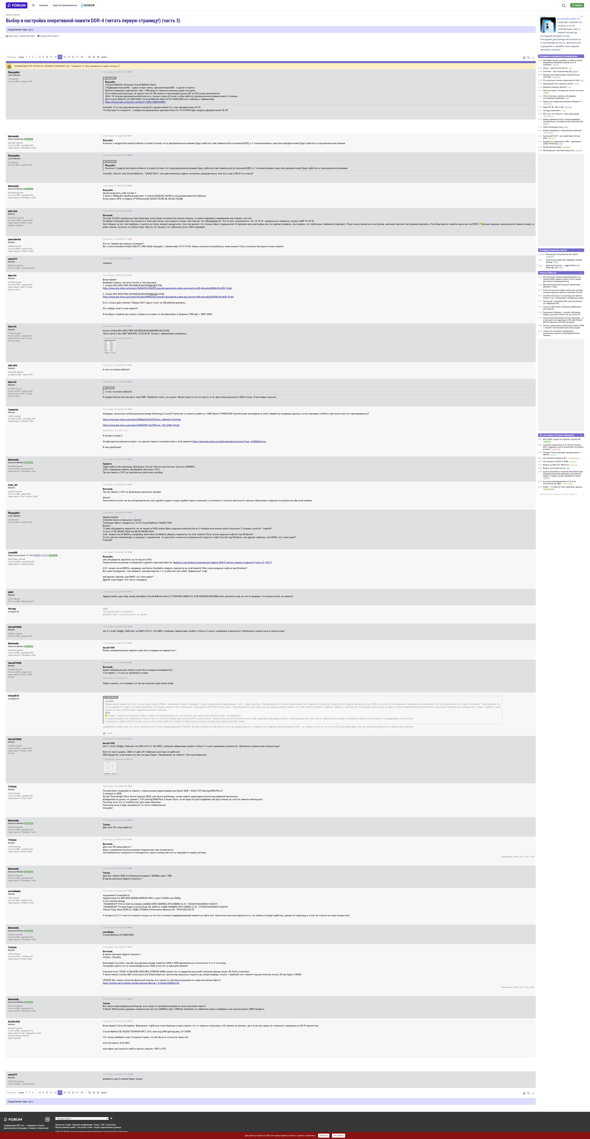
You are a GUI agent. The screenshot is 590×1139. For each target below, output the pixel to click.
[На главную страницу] (16, 5)
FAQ (102, 1124)
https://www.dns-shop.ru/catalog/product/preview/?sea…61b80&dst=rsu (229, 441)
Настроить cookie (84, 1127)
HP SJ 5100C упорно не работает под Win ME (561, 439)
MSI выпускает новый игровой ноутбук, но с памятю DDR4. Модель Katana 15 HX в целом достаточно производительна (562, 279)
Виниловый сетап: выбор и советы (558, 84)
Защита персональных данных (107, 1127)
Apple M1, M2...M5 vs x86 (553, 107)
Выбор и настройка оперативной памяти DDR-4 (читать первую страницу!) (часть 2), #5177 (222, 562)
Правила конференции (82, 1124)
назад (21, 57)
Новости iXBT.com (548, 273)
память (55, 35)
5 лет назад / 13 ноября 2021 (117, 211)
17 (77, 57)
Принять (324, 1135)
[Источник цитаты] (104, 78)
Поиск (96, 1124)
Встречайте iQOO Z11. (569, 18)
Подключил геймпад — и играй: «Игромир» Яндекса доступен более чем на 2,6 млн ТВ (561, 313)
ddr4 (49, 35)
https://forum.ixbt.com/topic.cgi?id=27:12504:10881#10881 (135, 102)
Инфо (531, 72)
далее (103, 57)
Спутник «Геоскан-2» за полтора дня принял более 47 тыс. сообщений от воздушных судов (563, 297)
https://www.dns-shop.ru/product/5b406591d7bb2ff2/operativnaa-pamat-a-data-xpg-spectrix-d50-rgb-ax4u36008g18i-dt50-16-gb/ (167, 288)
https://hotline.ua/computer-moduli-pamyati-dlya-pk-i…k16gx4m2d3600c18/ (141, 983)
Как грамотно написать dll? (555, 458)
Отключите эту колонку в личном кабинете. (558, 494)
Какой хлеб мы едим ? (552, 147)
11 (51, 57)
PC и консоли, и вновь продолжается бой (561, 80)
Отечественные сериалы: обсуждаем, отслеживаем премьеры (559, 97)
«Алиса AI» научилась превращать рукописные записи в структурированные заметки (561, 333)
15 (69, 57)
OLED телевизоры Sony (553, 127)
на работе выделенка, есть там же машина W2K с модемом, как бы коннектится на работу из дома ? (563, 447)
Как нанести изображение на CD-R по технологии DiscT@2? (559, 482)
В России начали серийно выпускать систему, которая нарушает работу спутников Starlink (563, 291)
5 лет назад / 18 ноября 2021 (117, 512)
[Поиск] (563, 5)
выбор (43, 35)
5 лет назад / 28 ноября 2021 (117, 1021)
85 (98, 57)
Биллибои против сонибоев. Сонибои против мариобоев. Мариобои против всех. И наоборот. (562, 62)
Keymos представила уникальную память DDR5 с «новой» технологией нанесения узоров (563, 327)
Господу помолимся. (552, 110)
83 (89, 57)
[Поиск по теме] (528, 57)
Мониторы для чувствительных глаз (558, 150)
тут (137, 963)
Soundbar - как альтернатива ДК (557, 71)
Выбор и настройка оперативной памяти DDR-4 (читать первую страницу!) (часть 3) (93, 20)
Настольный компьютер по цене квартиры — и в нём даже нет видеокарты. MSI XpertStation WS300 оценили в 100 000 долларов (563, 320)
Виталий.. (31, 35)
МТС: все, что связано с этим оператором (561, 114)
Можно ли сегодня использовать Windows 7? (562, 102)
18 (82, 57)
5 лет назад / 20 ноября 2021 (117, 592)
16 (73, 57)
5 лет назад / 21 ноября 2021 (117, 627)
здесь (30, 29)
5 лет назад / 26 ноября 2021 (117, 820)
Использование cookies (65, 1127)
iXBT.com (60, 1131)
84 (94, 57)
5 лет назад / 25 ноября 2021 (117, 786)
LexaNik (22, 35)
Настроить (339, 1135)
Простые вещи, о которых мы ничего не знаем (563, 90)
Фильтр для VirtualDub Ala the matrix (562, 254)
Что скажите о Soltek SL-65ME (555, 461)
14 (64, 57)
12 (55, 57)
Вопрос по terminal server (554, 468)
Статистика (111, 1124)
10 (47, 57)
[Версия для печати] (524, 57)
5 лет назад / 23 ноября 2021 (117, 739)
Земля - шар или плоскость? (555, 68)
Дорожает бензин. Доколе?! (555, 87)
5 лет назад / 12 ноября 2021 (117, 72)
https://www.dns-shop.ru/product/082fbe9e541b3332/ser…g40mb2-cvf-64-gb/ (142, 419)
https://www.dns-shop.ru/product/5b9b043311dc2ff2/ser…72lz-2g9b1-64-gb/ (141, 425)
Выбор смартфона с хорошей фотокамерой (562, 130)
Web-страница (14, 1038)
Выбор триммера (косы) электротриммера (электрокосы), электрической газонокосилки (563, 120)
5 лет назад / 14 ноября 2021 (117, 326)
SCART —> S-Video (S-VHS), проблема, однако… (563, 487)
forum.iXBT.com (113, 1131)
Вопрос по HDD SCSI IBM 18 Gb (556, 465)
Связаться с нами (63, 1124)
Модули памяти (13, 14)
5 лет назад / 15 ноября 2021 (117, 409)
